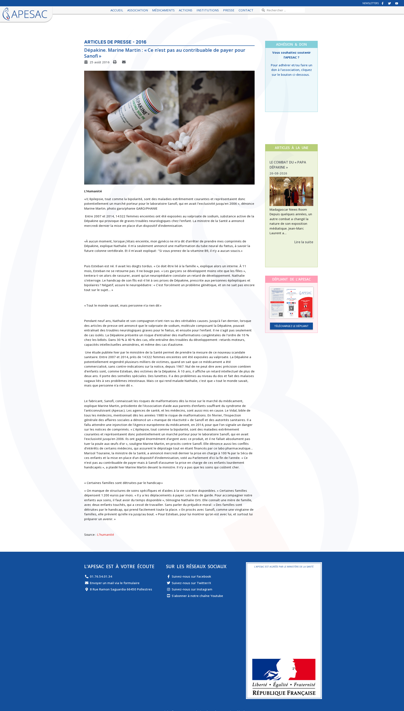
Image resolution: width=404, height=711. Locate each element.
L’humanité (105, 534)
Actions (185, 10)
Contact (246, 10)
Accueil (116, 10)
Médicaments (163, 10)
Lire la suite (303, 242)
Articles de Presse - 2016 (115, 42)
